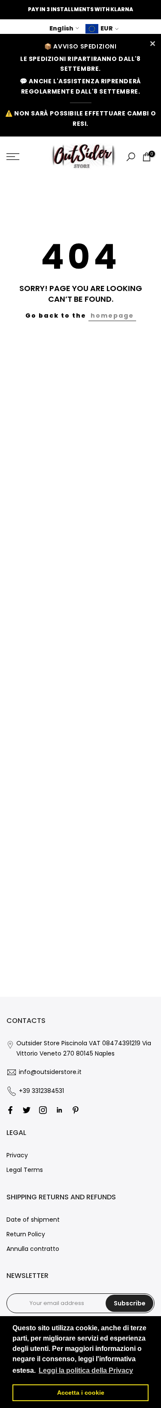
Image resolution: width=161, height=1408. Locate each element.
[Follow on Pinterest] (75, 1110)
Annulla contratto (32, 1248)
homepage (112, 315)
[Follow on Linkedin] (59, 1110)
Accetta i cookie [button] (80, 1392)
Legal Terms (24, 1169)
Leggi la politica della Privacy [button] (86, 1370)
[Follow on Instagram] (43, 1110)
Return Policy (25, 1234)
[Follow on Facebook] (10, 1110)
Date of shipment (33, 1219)
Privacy (17, 1155)
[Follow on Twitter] (26, 1110)
